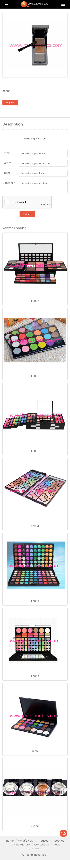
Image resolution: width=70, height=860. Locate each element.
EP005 (35, 451)
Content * (8, 183)
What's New (25, 841)
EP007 (35, 301)
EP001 (35, 751)
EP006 (35, 376)
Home (10, 841)
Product (43, 841)
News (56, 844)
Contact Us (41, 844)
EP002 (35, 676)
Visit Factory (22, 844)
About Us (58, 841)
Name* (6, 163)
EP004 (35, 526)
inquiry (10, 102)
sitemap (37, 848)
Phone (6, 173)
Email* (6, 153)
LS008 (35, 826)
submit (27, 214)
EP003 (35, 601)
